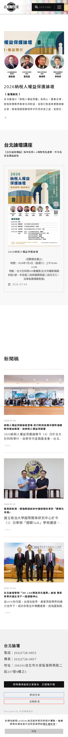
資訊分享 (35, 694)
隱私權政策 (49, 723)
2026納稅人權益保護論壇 (23, 251)
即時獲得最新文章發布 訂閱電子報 (34, 684)
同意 (34, 731)
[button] (5, 117)
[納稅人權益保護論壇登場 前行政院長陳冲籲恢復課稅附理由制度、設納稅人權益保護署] (34, 395)
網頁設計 (28, 711)
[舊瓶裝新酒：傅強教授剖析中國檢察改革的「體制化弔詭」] (34, 478)
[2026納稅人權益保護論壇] (34, 207)
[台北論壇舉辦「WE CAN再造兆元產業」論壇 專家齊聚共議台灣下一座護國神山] (34, 562)
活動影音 (34, 701)
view (7, 445)
